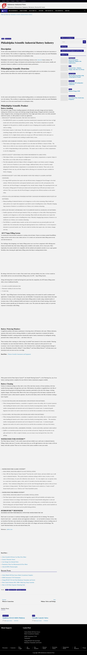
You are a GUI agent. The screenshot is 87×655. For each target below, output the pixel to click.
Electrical (33, 10)
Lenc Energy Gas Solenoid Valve (10, 562)
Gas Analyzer (36, 648)
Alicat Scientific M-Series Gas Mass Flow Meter (14, 557)
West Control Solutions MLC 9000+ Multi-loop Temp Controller (18, 582)
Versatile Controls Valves (40, 618)
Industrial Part (8, 38)
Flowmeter (5, 647)
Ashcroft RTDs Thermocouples (10, 566)
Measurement (13, 10)
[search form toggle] (85, 11)
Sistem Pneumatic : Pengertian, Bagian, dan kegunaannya (75, 61)
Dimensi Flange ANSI (74, 91)
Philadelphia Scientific (21, 589)
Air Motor (28, 648)
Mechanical (49, 10)
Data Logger (20, 648)
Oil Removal (59, 10)
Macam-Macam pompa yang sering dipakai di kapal (76, 76)
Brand (67, 10)
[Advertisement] (43, 25)
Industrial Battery (12, 589)
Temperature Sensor (66, 648)
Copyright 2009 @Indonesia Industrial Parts (43, 652)
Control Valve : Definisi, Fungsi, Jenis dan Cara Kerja (76, 68)
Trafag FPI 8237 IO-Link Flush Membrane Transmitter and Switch (18, 580)
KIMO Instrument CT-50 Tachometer (11, 577)
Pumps (84, 647)
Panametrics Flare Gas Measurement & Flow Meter (15, 564)
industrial (39, 60)
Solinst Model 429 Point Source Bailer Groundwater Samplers (17, 575)
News (17, 1)
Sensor (41, 10)
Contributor (23, 1)
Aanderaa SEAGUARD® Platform (13, 618)
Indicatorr (23, 10)
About (7, 1)
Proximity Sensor (54, 648)
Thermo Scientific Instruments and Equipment (19, 354)
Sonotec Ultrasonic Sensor (8, 559)
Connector (13, 647)
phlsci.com (9, 529)
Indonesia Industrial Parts (17, 4)
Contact (12, 1)
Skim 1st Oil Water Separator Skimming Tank (13, 585)
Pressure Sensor (45, 648)
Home (3, 1)
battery (7, 589)
